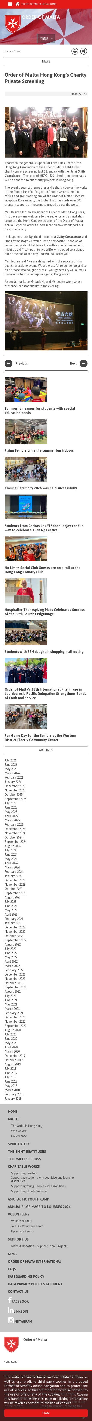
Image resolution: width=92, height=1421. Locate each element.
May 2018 (11, 1085)
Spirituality (18, 1144)
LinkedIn (21, 1311)
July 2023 (10, 901)
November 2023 (15, 884)
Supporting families (24, 1173)
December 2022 (15, 927)
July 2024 (10, 850)
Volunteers (18, 1214)
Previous (22, 363)
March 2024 (12, 867)
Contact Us (18, 1291)
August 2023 (13, 897)
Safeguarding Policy (26, 1276)
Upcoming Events (22, 1231)
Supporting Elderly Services (29, 1191)
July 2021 (10, 996)
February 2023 (14, 919)
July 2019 (10, 1068)
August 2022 (13, 944)
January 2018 (13, 1098)
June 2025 (11, 807)
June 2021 (11, 1000)
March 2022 (12, 966)
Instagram (23, 1321)
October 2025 (13, 794)
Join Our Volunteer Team (27, 1226)
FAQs (12, 1269)
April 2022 (11, 961)
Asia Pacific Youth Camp (28, 1199)
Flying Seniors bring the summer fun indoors (39, 450)
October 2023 (13, 889)
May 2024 (11, 859)
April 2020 (11, 1047)
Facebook (20, 1301)
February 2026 (14, 777)
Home (13, 1111)
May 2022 (11, 957)
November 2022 (15, 931)
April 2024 (11, 863)
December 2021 (15, 974)
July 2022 (10, 948)
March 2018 (12, 1090)
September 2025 (15, 799)
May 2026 (11, 769)
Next (73, 363)
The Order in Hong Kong (26, 1126)
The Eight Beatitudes (27, 1151)
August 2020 (13, 1030)
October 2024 (13, 837)
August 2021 (13, 991)
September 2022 (15, 940)
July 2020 (10, 1034)
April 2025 (11, 816)
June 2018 (11, 1081)
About (13, 1119)
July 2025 (10, 803)
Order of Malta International (34, 1261)
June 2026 (11, 764)
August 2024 (13, 846)
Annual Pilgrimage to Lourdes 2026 (39, 1206)
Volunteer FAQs (21, 1221)
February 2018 (14, 1094)
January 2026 (13, 781)
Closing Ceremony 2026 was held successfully (41, 488)
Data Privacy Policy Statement (35, 1284)
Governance (19, 1136)
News (12, 1254)
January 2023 (13, 923)
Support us (18, 1239)
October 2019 (13, 1060)
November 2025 (15, 790)
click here (68, 1394)
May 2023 (11, 910)
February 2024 (14, 871)
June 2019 (11, 1073)
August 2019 (13, 1064)
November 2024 (15, 833)
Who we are (19, 1131)
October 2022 (13, 936)
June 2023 (11, 906)
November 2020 (15, 1021)
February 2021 (14, 1013)
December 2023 (15, 880)
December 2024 (15, 829)
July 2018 (10, 1077)
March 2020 (12, 1051)
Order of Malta (37, 24)
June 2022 (11, 953)
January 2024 (13, 876)
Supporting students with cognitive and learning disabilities (42, 1179)
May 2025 (11, 811)
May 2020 (11, 1043)
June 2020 (11, 1038)
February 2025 (14, 824)
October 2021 (13, 983)
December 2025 (15, 786)
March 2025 (12, 820)
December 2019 (15, 1056)
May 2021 (11, 1004)
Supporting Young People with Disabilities (38, 1186)
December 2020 (15, 1017)
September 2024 (15, 841)
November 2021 (15, 978)
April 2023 (11, 914)
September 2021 (15, 987)
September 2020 (15, 1026)
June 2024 (11, 854)
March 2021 (12, 1008)
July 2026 (10, 760)
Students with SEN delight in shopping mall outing (44, 652)
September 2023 (15, 893)
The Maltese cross (24, 1159)
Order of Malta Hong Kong (38, 4)
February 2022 (14, 970)
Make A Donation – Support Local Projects (39, 1246)
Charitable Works (24, 1166)
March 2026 (12, 773)
